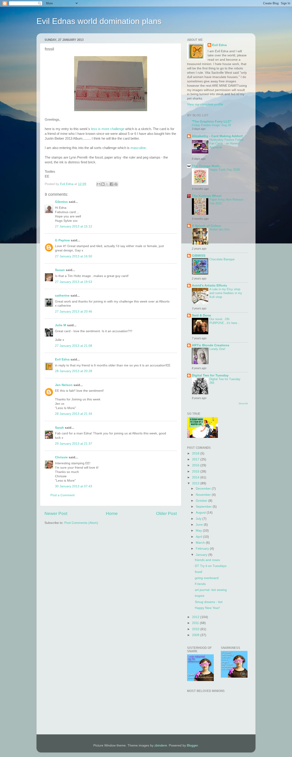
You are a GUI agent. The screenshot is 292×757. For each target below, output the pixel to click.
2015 (196, 471)
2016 (196, 465)
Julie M (60, 325)
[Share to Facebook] (111, 184)
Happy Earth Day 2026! (224, 169)
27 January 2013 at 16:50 (73, 256)
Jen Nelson (64, 385)
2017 (196, 459)
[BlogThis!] (103, 184)
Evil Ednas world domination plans (99, 21)
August (201, 512)
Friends (200, 584)
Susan (60, 270)
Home (112, 513)
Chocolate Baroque (222, 259)
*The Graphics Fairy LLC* (211, 121)
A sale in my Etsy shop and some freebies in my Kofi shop (225, 292)
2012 (196, 617)
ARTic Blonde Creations (210, 345)
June (200, 524)
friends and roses (207, 560)
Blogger (192, 745)
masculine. (138, 148)
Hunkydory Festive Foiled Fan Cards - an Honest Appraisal (226, 143)
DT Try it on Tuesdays (211, 566)
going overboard (207, 578)
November (204, 494)
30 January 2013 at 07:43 (73, 486)
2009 (196, 635)
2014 (196, 477)
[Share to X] (107, 184)
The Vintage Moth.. (206, 166)
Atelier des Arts (219, 229)
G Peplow (62, 240)
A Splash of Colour (206, 225)
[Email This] (98, 184)
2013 (196, 483)
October (202, 500)
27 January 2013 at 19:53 (73, 282)
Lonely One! (217, 349)
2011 (196, 623)
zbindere (160, 745)
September (204, 506)
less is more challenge (107, 129)
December (204, 488)
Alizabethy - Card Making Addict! (217, 136)
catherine (62, 295)
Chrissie (61, 457)
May (199, 530)
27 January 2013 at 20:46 (73, 311)
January (202, 554)
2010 (196, 629)
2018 (196, 453)
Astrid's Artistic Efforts (209, 285)
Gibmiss (61, 202)
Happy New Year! (207, 608)
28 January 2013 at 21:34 (73, 413)
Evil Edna (62, 359)
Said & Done (201, 315)
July (199, 518)
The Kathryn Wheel (207, 196)
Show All (243, 403)
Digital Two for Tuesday (210, 375)
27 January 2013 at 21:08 (73, 345)
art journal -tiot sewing (211, 590)
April (199, 536)
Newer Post (55, 513)
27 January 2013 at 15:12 (73, 226)
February (203, 548)
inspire (199, 596)
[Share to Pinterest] (116, 184)
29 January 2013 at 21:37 (73, 443)
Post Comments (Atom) (81, 523)
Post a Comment (62, 495)
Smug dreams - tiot (208, 602)
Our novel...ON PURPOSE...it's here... (224, 321)
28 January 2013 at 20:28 (73, 371)
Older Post (166, 513)
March (201, 542)
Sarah (59, 427)
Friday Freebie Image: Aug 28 (211, 125)
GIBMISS (198, 255)
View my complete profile (205, 104)
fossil (198, 572)
